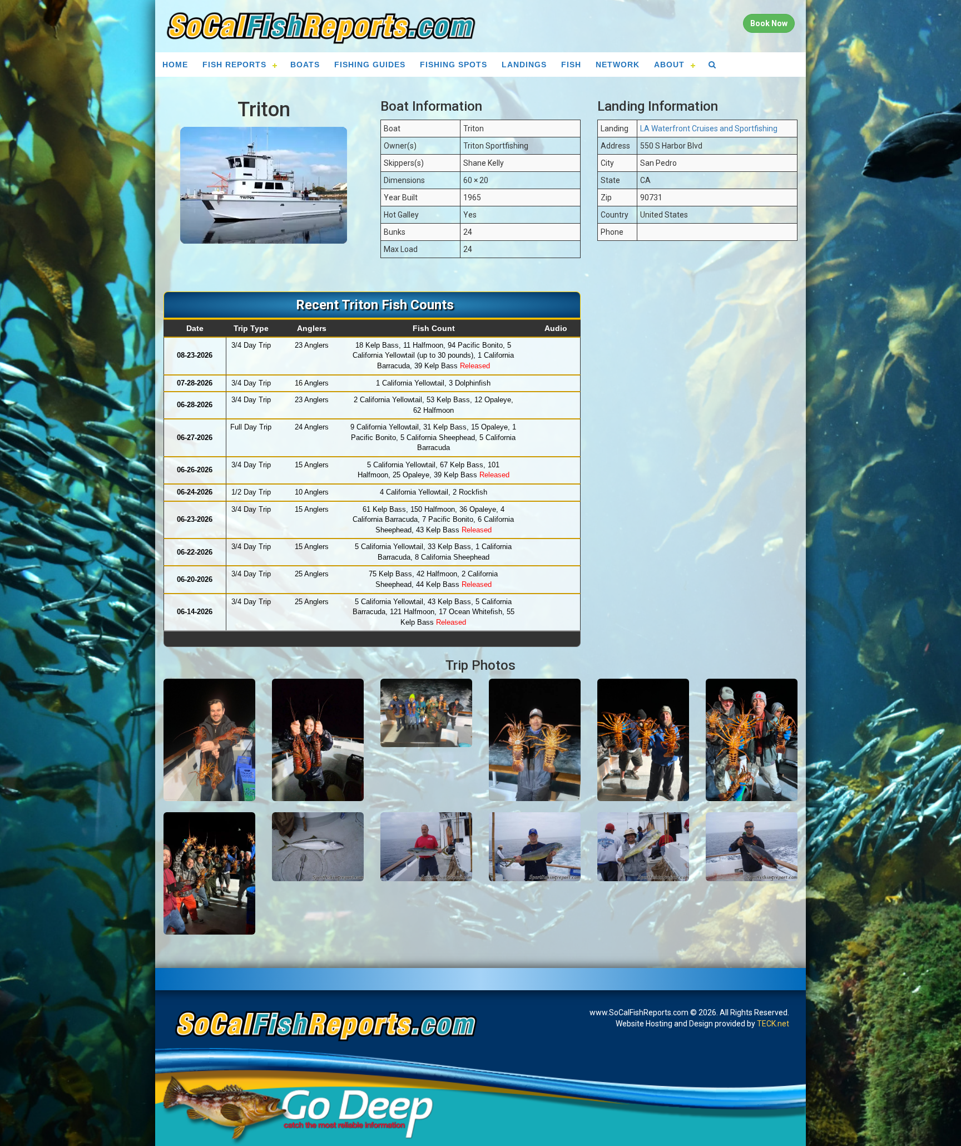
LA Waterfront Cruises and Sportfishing (708, 128)
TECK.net (773, 1023)
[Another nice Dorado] (643, 846)
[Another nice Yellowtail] (426, 846)
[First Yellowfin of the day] (751, 846)
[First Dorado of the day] (535, 846)
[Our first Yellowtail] (318, 846)
